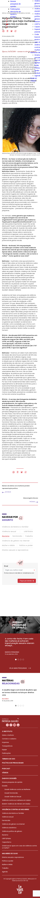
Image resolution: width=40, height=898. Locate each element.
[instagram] (7, 19)
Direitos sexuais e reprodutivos (15, 550)
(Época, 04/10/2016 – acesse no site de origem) (19, 52)
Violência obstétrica (9, 828)
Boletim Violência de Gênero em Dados (16, 804)
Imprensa (5, 742)
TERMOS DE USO (8, 759)
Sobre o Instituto (8, 735)
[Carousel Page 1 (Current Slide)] (16, 659)
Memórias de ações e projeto (15, 14)
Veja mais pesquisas (18, 668)
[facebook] (6, 22)
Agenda (5, 872)
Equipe (4, 750)
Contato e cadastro (9, 739)
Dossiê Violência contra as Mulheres (17, 789)
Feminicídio (17, 536)
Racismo (5, 536)
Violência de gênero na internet (15, 541)
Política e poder (26, 545)
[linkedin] (7, 27)
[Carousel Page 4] (23, 659)
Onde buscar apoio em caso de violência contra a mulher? (19, 847)
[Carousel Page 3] (20, 659)
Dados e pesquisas (12, 652)
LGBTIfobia (28, 531)
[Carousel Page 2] (18, 659)
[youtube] (7, 24)
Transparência (7, 746)
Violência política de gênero (12, 831)
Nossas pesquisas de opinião (15, 4)
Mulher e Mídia (8, 545)
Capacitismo (6, 842)
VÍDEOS (5, 772)
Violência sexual (9, 531)
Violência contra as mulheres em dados (16, 800)
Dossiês (4, 786)
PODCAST (6, 768)
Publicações (15, 9)
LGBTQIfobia (6, 838)
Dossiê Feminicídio (11, 793)
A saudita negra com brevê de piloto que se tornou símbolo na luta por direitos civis (19, 692)
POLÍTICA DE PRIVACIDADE (12, 763)
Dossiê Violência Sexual (13, 797)
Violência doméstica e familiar (15, 527)
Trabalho (29, 536)
